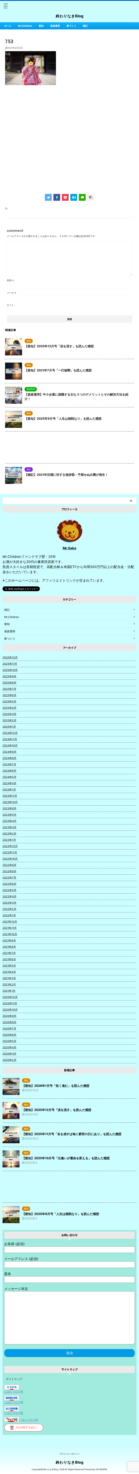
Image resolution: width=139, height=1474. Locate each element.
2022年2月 (9, 909)
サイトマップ (14, 1379)
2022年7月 (9, 877)
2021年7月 (9, 953)
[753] (73, 197)
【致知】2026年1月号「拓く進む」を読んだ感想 (55, 1085)
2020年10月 (10, 1009)
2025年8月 (9, 682)
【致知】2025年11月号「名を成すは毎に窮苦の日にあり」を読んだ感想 (71, 1134)
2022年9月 (9, 865)
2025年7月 (9, 689)
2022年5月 (9, 890)
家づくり (71, 25)
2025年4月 (9, 707)
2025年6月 (9, 695)
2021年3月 (9, 978)
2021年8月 (9, 946)
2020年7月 (9, 1028)
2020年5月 (9, 1041)
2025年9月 (9, 676)
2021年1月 (9, 990)
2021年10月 (10, 934)
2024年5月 (9, 777)
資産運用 (55, 25)
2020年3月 (9, 1053)
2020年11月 (10, 1003)
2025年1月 (9, 726)
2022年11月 (10, 852)
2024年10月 (10, 745)
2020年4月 (9, 1047)
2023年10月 (10, 802)
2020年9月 (9, 1016)
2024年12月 (10, 733)
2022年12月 (10, 846)
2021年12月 (10, 921)
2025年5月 (9, 701)
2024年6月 (9, 770)
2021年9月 (9, 940)
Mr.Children (25, 25)
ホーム (7, 25)
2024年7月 (9, 764)
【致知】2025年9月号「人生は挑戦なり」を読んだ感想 (63, 418)
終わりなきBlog (69, 16)
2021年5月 (9, 965)
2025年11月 (10, 663)
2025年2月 (9, 720)
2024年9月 (9, 751)
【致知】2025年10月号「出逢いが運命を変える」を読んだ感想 (66, 1158)
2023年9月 (9, 808)
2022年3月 (9, 902)
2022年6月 (9, 884)
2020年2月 (9, 1060)
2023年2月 (9, 833)
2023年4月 (9, 821)
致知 (41, 25)
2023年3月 (9, 827)
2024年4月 (9, 783)
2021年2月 (9, 984)
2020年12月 (10, 997)
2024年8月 (9, 758)
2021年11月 (10, 928)
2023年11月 (10, 796)
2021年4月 (9, 972)
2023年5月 (9, 814)
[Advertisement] (69, 116)
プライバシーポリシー (69, 1454)
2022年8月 (9, 871)
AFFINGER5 (101, 1469)
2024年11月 (10, 739)
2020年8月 (9, 1022)
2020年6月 (9, 1034)
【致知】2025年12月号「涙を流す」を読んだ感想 (59, 346)
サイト (10, 305)
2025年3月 (9, 714)
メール (11, 292)
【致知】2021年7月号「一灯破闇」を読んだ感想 (58, 370)
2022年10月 (10, 858)
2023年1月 (9, 840)
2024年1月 (9, 789)
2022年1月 (9, 915)
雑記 (85, 25)
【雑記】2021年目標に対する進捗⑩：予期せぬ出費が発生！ (66, 474)
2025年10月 (10, 670)
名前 (10, 280)
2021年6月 (9, 959)
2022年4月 (9, 896)
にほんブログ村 (13, 1391)
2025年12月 (10, 657)
